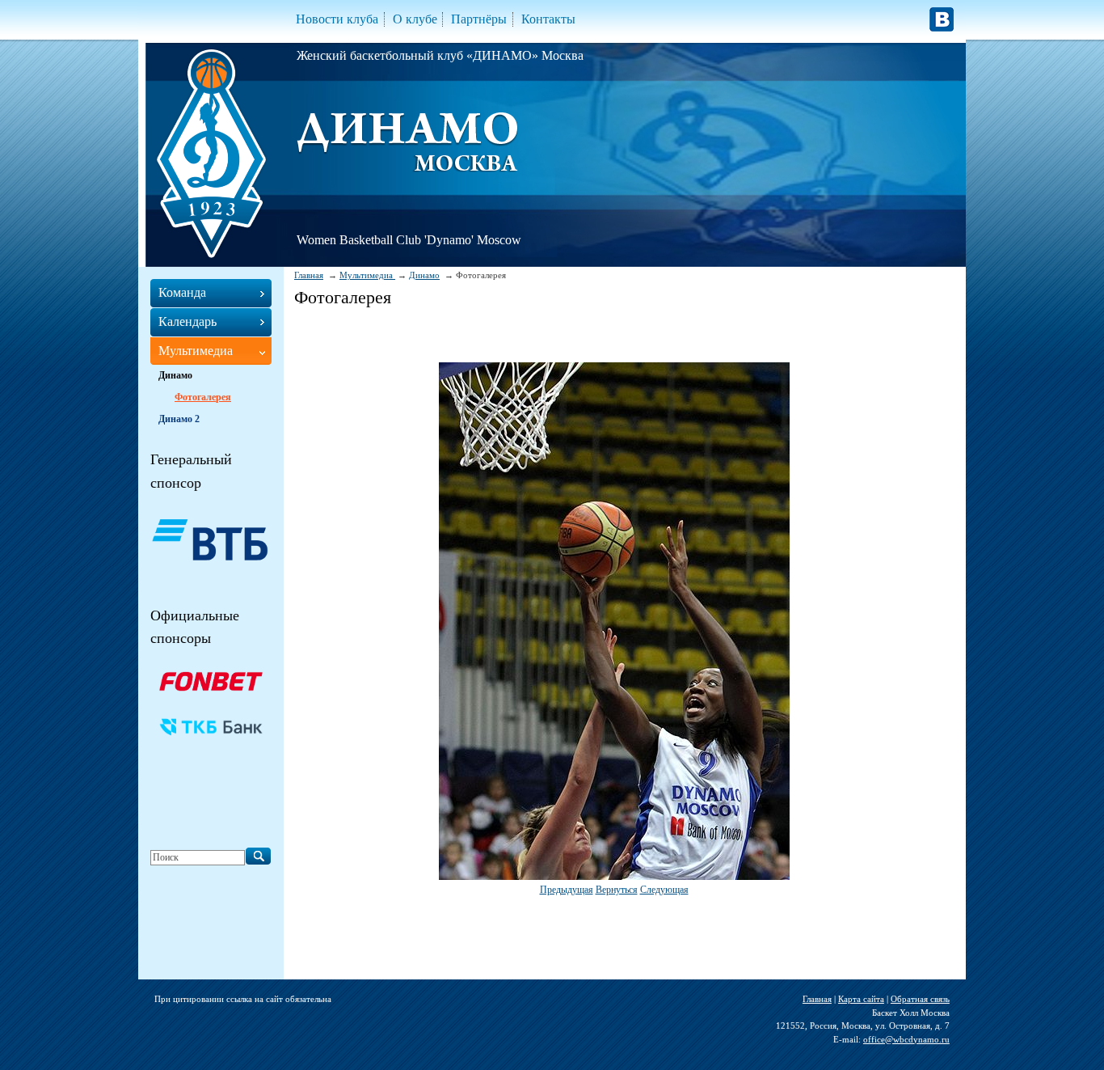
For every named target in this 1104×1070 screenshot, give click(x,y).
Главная (308, 275)
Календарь (187, 321)
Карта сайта (861, 999)
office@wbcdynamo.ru (906, 1039)
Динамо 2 (179, 419)
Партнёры (479, 19)
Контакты (548, 19)
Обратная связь (920, 999)
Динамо (424, 275)
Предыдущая (566, 889)
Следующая (664, 889)
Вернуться (617, 889)
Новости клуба (337, 19)
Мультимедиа (367, 275)
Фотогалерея (203, 397)
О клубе (415, 19)
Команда (182, 292)
